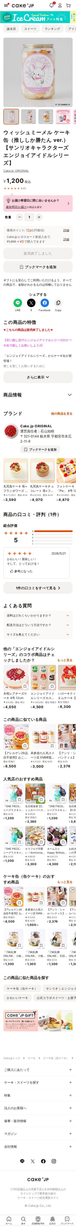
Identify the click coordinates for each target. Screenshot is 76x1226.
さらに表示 (35, 377)
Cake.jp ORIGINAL (16, 170)
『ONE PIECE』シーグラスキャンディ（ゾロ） (12, 852)
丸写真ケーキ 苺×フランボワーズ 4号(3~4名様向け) (15, 490)
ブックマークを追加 (41, 267)
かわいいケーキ (17, 998)
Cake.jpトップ (11, 1058)
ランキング (52, 28)
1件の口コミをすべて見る (36, 588)
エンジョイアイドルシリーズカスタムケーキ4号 (42, 698)
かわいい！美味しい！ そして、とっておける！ (23, 561)
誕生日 (11, 28)
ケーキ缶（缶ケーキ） (22, 988)
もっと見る (65, 660)
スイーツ (30, 28)
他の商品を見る (62, 413)
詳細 (66, 230)
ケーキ (31, 1058)
